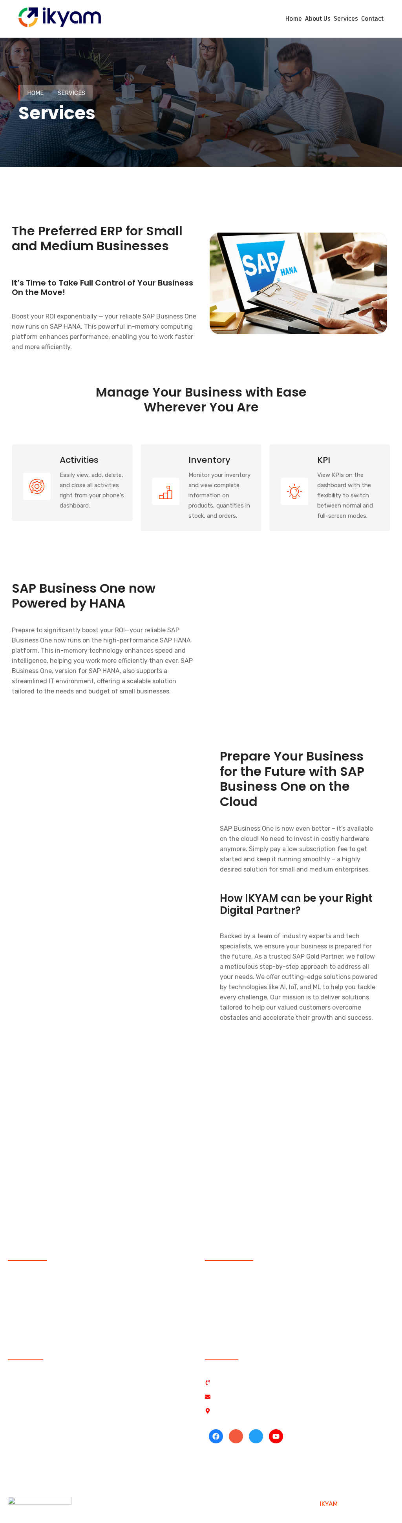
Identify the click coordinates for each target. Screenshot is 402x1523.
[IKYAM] (59, 18)
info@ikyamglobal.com (68, 1180)
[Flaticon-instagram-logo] (236, 1436)
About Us (318, 18)
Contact (372, 18)
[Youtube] (276, 1436)
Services (346, 18)
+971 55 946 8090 (81, 1163)
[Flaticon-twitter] (256, 1436)
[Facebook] (216, 1436)
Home (293, 18)
